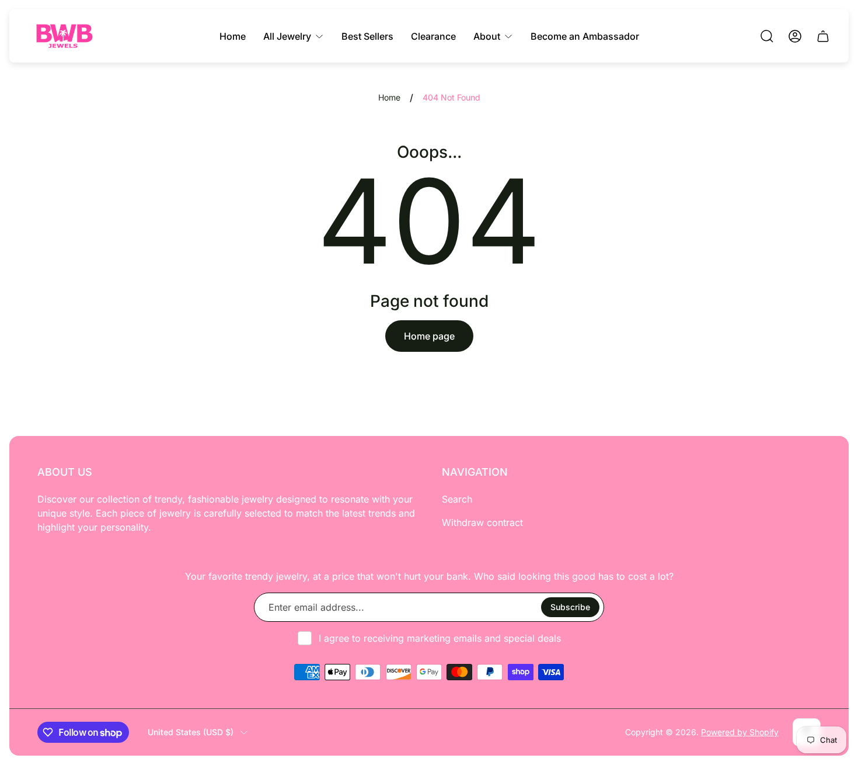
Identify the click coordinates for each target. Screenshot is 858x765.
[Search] (767, 36)
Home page (429, 336)
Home (389, 97)
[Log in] (795, 36)
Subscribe (570, 607)
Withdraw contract (482, 522)
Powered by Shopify (740, 732)
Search (457, 499)
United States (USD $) (190, 732)
